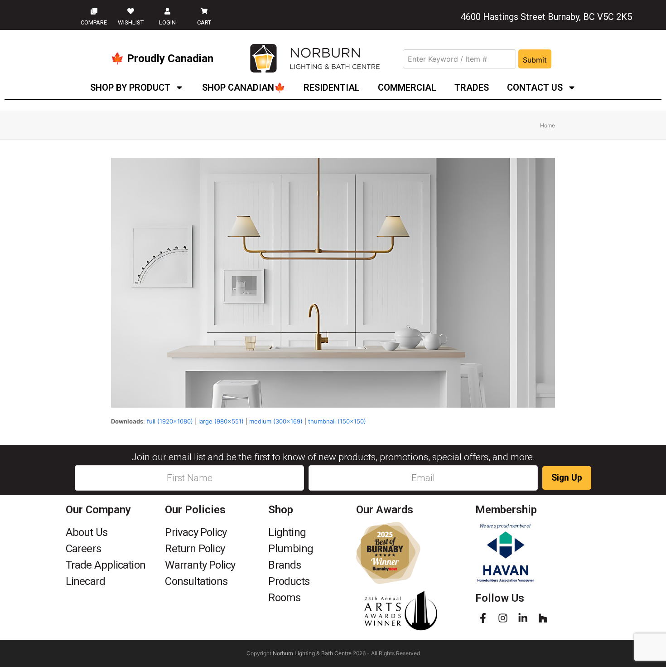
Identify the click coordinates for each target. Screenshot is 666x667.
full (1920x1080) (170, 421)
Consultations (196, 581)
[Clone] (94, 11)
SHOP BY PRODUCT (130, 87)
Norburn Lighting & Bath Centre (312, 653)
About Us (87, 532)
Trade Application (105, 565)
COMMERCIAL (407, 87)
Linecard (86, 581)
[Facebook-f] (483, 618)
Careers (83, 548)
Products (288, 581)
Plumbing (290, 548)
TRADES (471, 87)
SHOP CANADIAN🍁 (243, 87)
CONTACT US (535, 87)
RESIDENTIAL (332, 87)
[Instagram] (503, 618)
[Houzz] (543, 618)
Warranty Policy (200, 565)
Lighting (287, 532)
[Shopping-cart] (204, 11)
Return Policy (195, 548)
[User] (167, 11)
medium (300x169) (276, 421)
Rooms (284, 597)
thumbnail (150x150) (337, 421)
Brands (284, 565)
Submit (535, 59)
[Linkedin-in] (523, 618)
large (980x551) (221, 421)
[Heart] (130, 11)
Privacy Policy (196, 532)
